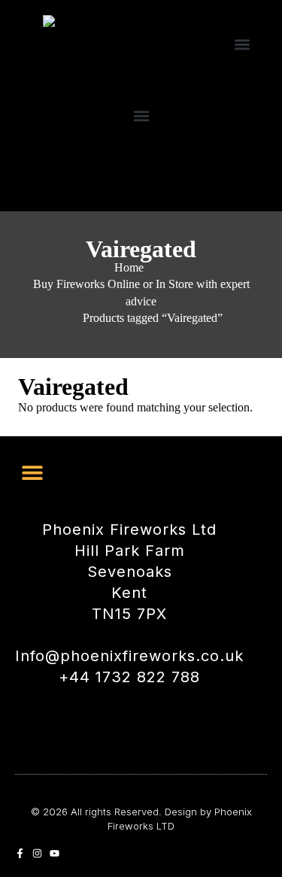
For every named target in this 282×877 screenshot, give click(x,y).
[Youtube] (54, 853)
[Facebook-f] (20, 853)
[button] (241, 44)
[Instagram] (37, 853)
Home (129, 267)
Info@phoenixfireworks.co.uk (129, 656)
